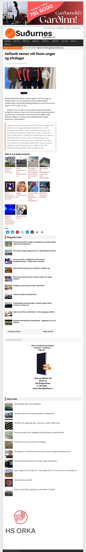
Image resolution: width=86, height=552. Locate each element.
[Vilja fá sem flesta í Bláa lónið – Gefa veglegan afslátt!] (8, 315)
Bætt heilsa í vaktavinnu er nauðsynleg (43, 195)
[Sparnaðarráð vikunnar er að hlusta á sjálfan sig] (8, 272)
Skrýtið (7, 44)
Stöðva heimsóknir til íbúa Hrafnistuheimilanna (21, 172)
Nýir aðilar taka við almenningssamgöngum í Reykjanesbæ (34, 413)
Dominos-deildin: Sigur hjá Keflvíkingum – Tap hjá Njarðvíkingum (33, 197)
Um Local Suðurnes (49, 28)
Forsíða (7, 41)
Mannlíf (35, 41)
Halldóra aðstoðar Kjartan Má (21, 195)
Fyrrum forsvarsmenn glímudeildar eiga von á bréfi (10, 196)
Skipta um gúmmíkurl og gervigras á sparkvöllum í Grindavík (34, 489)
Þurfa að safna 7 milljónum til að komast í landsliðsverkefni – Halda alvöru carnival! (29, 260)
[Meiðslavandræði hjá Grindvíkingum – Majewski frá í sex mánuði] (8, 324)
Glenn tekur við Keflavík (20, 217)
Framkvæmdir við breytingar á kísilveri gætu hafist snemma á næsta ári (32, 304)
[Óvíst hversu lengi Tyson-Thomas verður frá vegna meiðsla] (8, 280)
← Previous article (13, 331)
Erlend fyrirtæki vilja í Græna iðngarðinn (27, 404)
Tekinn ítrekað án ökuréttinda (24, 294)
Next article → (49, 331)
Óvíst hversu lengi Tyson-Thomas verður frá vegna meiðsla (32, 278)
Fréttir (16, 41)
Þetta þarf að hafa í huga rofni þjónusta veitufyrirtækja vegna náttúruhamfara (34, 243)
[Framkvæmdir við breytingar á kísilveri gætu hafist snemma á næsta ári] (8, 306)
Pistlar (65, 41)
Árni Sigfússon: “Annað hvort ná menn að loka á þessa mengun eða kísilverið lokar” (42, 451)
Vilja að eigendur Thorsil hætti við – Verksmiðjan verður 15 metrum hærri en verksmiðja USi (45, 470)
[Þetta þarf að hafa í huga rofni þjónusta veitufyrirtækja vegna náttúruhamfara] (8, 245)
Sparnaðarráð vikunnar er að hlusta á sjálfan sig (31, 268)
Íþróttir (25, 41)
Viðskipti (55, 41)
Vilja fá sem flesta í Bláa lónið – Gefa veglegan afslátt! (34, 312)
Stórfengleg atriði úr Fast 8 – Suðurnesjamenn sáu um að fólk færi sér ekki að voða (33, 173)
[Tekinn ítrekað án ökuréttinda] (8, 298)
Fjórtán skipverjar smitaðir (23, 480)
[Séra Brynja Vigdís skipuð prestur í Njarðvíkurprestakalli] (8, 254)
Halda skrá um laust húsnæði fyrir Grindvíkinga (30, 442)
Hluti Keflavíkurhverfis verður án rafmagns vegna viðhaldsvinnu (35, 461)
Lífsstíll (45, 41)
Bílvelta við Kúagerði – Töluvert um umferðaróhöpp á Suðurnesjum (9, 220)
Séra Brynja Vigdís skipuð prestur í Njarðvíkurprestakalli (34, 251)
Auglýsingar (60, 28)
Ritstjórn (24, 63)
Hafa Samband (76, 28)
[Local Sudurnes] (43, 33)
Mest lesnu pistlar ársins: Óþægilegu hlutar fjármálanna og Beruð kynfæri (39, 432)
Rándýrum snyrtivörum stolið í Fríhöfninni (29, 286)
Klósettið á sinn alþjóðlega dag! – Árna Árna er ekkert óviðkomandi (37, 423)
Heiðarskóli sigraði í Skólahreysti (8, 170)
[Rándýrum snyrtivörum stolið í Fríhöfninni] (8, 289)
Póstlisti (67, 28)
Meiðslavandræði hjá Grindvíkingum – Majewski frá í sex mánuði (34, 321)
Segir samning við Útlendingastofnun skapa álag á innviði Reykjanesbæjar (44, 173)
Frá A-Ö (73, 41)
